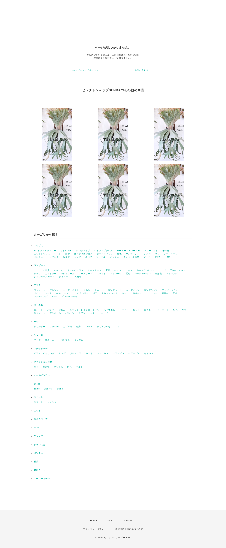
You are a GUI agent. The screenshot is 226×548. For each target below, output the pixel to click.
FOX (168, 257)
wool (54, 296)
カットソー (50, 273)
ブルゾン (54, 290)
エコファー (151, 293)
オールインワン (75, 270)
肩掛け (79, 326)
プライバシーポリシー (94, 529)
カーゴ (104, 313)
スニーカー (50, 340)
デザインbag (104, 326)
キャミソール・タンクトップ (75, 250)
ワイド (125, 310)
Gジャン (137, 293)
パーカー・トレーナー (128, 250)
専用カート (39, 470)
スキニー (148, 310)
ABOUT (111, 520)
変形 (67, 254)
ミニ (36, 270)
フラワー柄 (116, 273)
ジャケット (39, 290)
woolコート (62, 293)
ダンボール (55, 313)
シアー (147, 254)
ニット (129, 270)
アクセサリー (41, 348)
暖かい (158, 257)
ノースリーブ (171, 254)
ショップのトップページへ (84, 70)
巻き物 (46, 367)
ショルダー (39, 326)
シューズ (38, 335)
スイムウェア (41, 419)
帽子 (36, 367)
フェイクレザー (81, 293)
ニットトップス (42, 254)
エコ (117, 326)
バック (37, 321)
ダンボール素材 (131, 257)
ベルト (79, 367)
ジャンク (51, 402)
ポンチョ (38, 257)
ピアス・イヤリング (44, 353)
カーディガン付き (83, 254)
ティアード (64, 277)
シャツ (77, 257)
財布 (69, 367)
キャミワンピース (146, 270)
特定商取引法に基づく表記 (129, 529)
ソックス (58, 367)
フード (147, 257)
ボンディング (133, 254)
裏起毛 (88, 257)
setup (37, 384)
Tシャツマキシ (178, 270)
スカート (99, 290)
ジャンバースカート (44, 277)
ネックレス (103, 353)
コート (48, 293)
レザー (93, 313)
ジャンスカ (39, 444)
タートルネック (105, 254)
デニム (61, 310)
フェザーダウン (170, 290)
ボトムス (38, 305)
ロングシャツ (151, 290)
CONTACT (130, 520)
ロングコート (115, 290)
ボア (95, 293)
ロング (162, 270)
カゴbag (67, 326)
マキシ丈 (58, 270)
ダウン (37, 293)
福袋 (36, 461)
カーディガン (133, 290)
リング (62, 353)
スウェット (39, 313)
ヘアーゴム (134, 353)
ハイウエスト (110, 310)
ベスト (57, 254)
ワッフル (101, 257)
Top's (37, 389)
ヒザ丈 (46, 270)
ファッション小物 (43, 362)
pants (60, 389)
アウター (38, 285)
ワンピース (39, 265)
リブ (157, 254)
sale (36, 427)
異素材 (66, 257)
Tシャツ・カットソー (45, 250)
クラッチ (54, 326)
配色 (119, 254)
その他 (165, 250)
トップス (38, 245)
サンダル (78, 340)
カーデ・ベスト (71, 290)
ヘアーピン (118, 353)
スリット (101, 273)
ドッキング (53, 257)
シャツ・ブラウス (103, 250)
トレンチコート (110, 293)
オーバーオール (42, 478)
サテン (82, 313)
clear (90, 326)
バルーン (70, 313)
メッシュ (114, 257)
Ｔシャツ (38, 436)
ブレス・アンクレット (81, 353)
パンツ (50, 310)
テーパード (163, 310)
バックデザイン (143, 273)
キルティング (41, 296)
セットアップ (94, 270)
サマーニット (151, 250)
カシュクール (68, 273)
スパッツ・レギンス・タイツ (84, 310)
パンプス (65, 340)
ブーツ (37, 340)
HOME (93, 520)
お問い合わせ (141, 70)
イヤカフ (148, 353)
